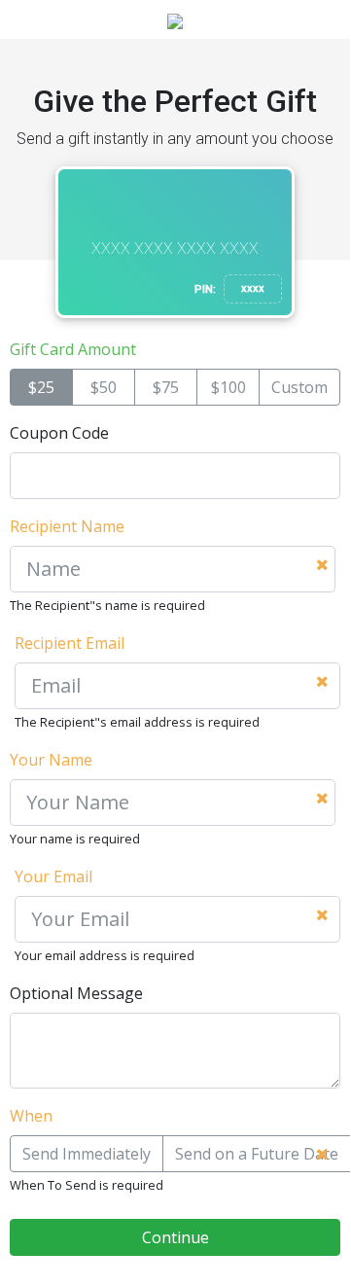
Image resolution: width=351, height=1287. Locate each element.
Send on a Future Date (256, 1153)
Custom (299, 387)
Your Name (51, 759)
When (31, 1115)
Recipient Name (67, 526)
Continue (175, 1237)
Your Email (53, 876)
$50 (103, 387)
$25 (41, 387)
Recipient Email (69, 643)
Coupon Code (59, 433)
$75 (166, 387)
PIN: (205, 289)
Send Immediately (86, 1153)
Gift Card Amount (73, 349)
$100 (228, 387)
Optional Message (76, 993)
